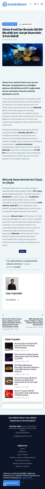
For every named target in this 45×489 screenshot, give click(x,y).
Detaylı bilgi (27, 478)
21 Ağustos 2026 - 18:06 (22, 398)
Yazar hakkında (11, 300)
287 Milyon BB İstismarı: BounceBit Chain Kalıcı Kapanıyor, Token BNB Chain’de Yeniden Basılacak (27, 368)
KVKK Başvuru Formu (22, 460)
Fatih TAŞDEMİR (14, 293)
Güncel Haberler (10, 24)
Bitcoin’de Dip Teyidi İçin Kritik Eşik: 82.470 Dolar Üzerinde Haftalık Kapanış (26, 346)
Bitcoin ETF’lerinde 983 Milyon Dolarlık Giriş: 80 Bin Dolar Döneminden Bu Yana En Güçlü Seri (26, 381)
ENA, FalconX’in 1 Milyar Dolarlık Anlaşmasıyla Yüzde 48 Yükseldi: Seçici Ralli (27, 356)
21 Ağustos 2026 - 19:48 (22, 361)
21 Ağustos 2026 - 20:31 (22, 350)
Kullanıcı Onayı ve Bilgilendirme (22, 457)
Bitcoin (22, 251)
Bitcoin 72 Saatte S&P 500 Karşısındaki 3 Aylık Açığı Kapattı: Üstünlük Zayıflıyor (27, 393)
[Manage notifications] (4, 484)
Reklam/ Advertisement (22, 463)
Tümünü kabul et (11, 483)
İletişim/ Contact (22, 466)
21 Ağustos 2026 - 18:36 (22, 374)
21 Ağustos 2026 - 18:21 (22, 387)
